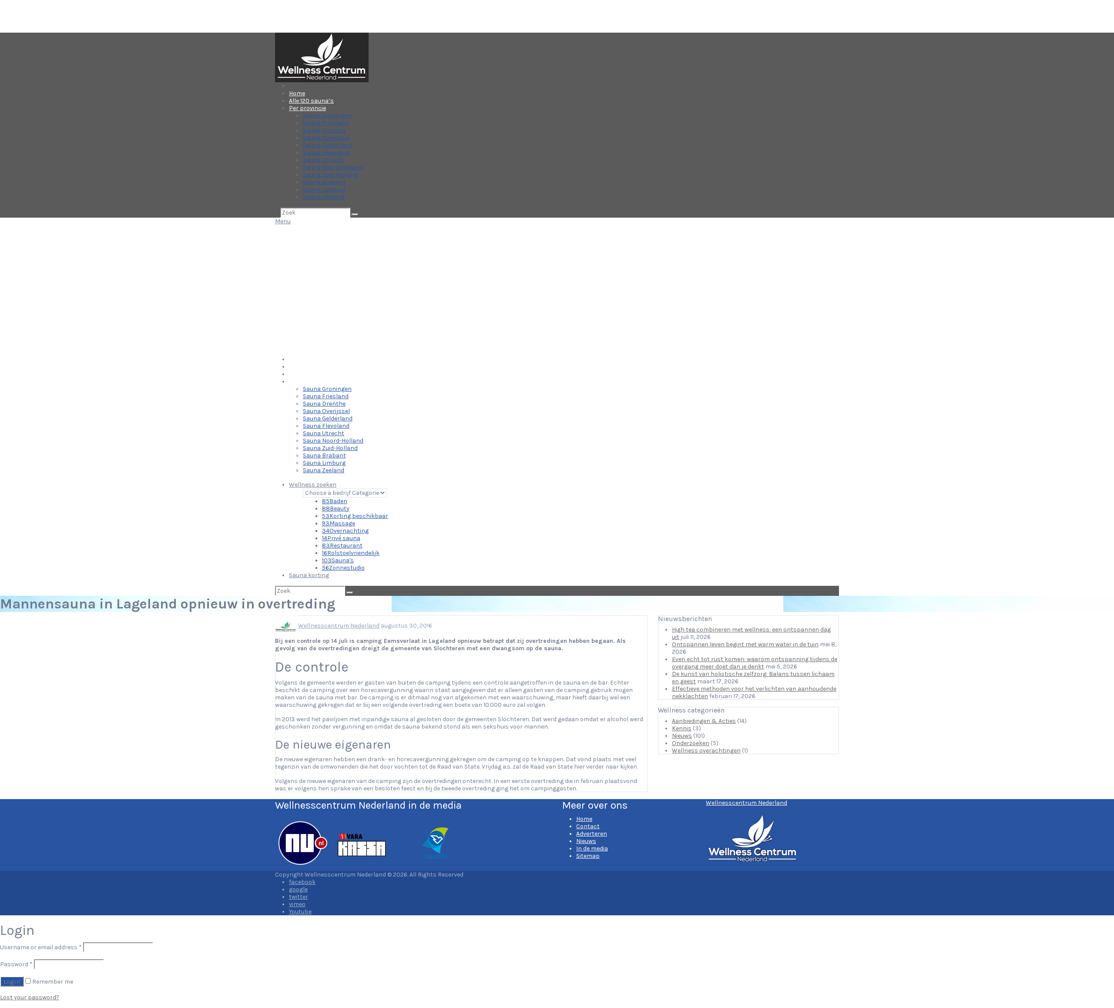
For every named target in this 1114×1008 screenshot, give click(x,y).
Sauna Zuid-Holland (330, 174)
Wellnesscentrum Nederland (338, 625)
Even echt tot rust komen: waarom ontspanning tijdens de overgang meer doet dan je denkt (754, 662)
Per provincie (307, 108)
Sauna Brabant (324, 182)
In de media (592, 848)
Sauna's (338, 560)
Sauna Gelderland (327, 145)
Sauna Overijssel (326, 137)
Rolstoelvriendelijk (350, 553)
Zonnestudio (343, 567)
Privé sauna (341, 538)
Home (297, 93)
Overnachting (345, 530)
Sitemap (588, 856)
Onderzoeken (690, 743)
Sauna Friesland (326, 123)
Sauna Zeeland (323, 197)
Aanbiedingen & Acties (704, 721)
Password (16, 964)
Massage (338, 523)
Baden (334, 501)
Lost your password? (29, 997)
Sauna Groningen (327, 115)
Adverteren (591, 833)
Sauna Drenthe (324, 130)
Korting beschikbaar (355, 516)
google (298, 889)
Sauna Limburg (324, 189)
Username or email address (41, 947)
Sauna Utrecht (323, 160)
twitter (298, 896)
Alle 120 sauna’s (311, 100)
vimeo (297, 904)
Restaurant (342, 545)
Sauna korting (309, 575)
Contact (588, 826)
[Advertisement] (557, 290)
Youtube (300, 911)
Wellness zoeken (312, 484)
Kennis (681, 728)
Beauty (335, 508)
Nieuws (682, 735)
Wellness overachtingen (706, 750)
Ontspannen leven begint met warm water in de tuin (745, 644)
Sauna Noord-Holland (333, 167)
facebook (302, 882)
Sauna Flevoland (326, 152)
